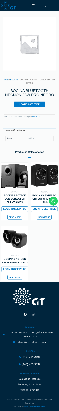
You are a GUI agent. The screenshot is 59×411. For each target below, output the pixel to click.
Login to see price (29, 104)
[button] (33, 5)
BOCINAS (14, 80)
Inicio (6, 80)
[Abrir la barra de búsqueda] (44, 5)
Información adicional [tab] (15, 130)
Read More (15, 217)
